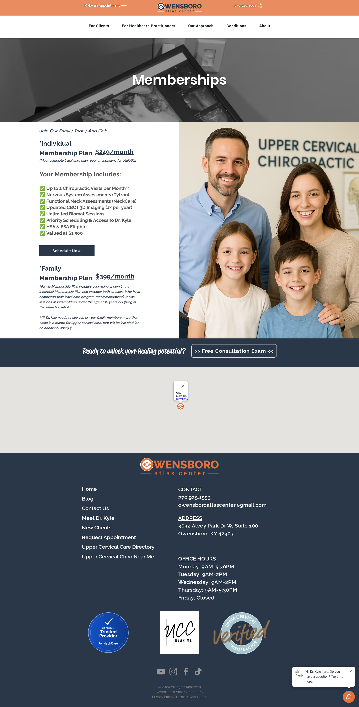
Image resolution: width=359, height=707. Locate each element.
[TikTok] (198, 671)
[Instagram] (173, 671)
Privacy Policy (162, 696)
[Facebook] (186, 671)
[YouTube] (161, 671)
